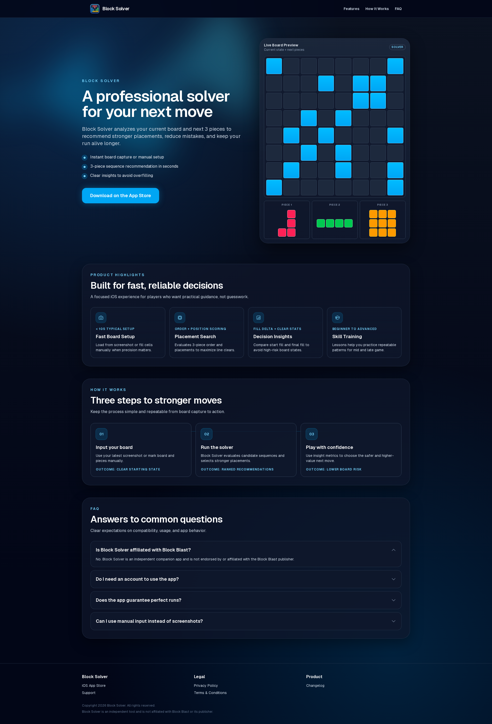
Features (351, 9)
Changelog (315, 685)
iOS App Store (94, 685)
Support (89, 693)
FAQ (398, 9)
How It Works (377, 9)
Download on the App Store (120, 195)
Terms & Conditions (210, 693)
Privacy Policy (206, 685)
